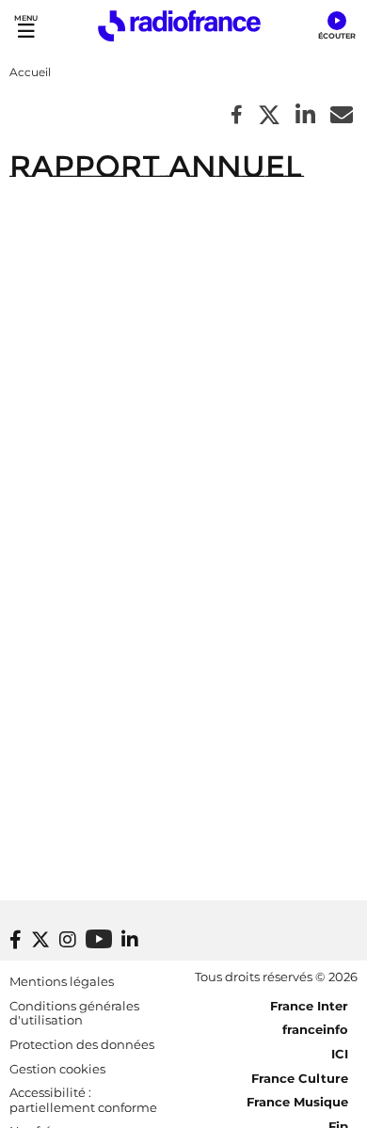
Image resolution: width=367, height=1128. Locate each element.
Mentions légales (61, 981)
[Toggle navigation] (25, 25)
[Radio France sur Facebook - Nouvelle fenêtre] (15, 940)
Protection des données (81, 1044)
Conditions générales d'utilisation (74, 1013)
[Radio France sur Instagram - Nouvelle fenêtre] (67, 940)
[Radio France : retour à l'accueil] (179, 25)
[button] (336, 26)
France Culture (299, 1078)
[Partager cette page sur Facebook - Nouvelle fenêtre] (237, 116)
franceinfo (315, 1029)
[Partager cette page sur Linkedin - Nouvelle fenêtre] (305, 116)
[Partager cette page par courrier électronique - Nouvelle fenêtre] (341, 116)
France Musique (297, 1101)
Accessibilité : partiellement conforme (83, 1100)
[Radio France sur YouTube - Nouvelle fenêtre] (99, 938)
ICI (339, 1053)
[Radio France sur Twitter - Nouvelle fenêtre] (40, 940)
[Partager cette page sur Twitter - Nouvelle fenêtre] (269, 116)
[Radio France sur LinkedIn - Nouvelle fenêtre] (129, 939)
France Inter (309, 1005)
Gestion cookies (57, 1068)
